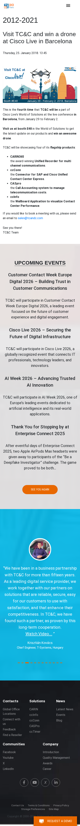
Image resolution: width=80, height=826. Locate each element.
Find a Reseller (12, 735)
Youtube (8, 757)
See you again (40, 489)
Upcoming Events (40, 263)
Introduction (51, 752)
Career (47, 769)
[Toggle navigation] (68, 5)
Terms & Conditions (39, 805)
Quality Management (56, 757)
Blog (59, 720)
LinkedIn (8, 769)
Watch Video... (38, 633)
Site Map (54, 809)
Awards (47, 763)
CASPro (34, 726)
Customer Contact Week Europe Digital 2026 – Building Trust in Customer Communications (40, 281)
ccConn (34, 720)
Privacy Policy (61, 805)
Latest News (64, 709)
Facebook (9, 752)
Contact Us (17, 805)
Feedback (9, 729)
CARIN (33, 709)
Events (60, 715)
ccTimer (34, 731)
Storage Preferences (33, 809)
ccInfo (33, 715)
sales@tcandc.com (30, 218)
